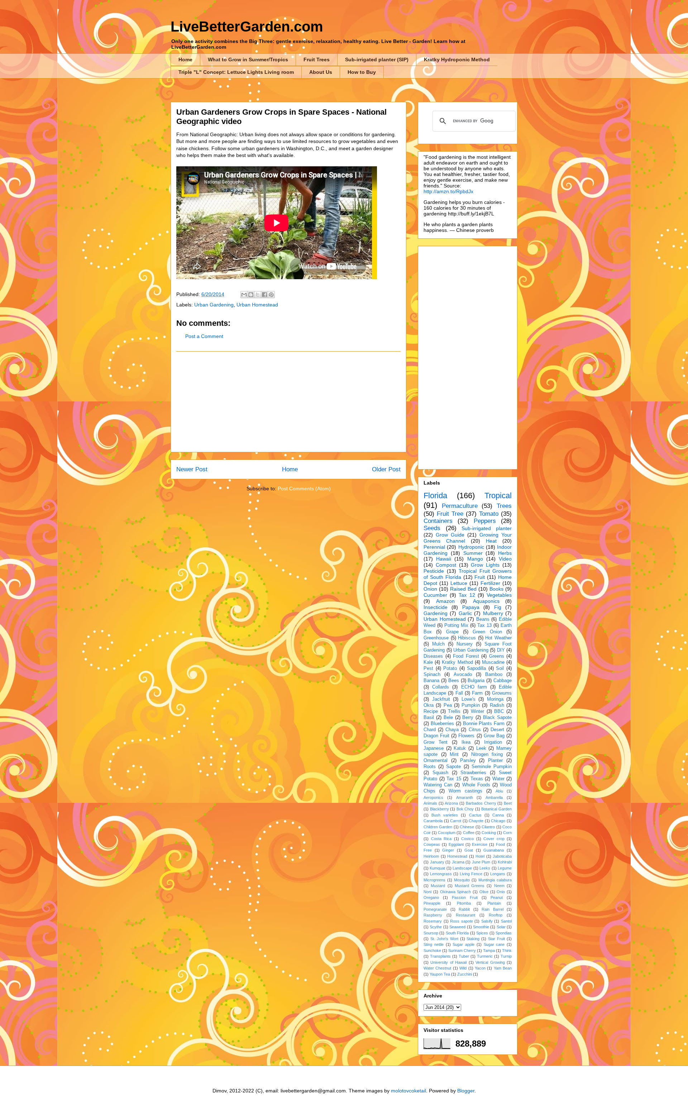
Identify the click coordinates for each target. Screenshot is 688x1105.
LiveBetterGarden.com (247, 26)
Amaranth (464, 797)
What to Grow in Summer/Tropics (248, 59)
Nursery (465, 644)
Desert (497, 729)
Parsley (468, 760)
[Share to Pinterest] (271, 294)
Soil (500, 668)
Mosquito (462, 880)
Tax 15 (453, 778)
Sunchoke (432, 950)
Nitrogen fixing (487, 754)
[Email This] (244, 294)
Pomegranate (435, 909)
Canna (498, 815)
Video (505, 559)
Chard (430, 729)
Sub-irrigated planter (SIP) (376, 59)
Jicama (458, 862)
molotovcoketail (408, 1091)
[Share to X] (257, 294)
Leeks (484, 868)
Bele (448, 717)
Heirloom (431, 856)
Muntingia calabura (495, 880)
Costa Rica (441, 839)
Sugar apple (463, 944)
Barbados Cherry (481, 803)
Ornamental (436, 760)
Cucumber (435, 595)
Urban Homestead (257, 305)
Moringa (495, 699)
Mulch (438, 644)
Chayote (476, 821)
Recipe (431, 711)
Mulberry (493, 613)
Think (507, 950)
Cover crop (494, 839)
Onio (501, 892)
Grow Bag (494, 735)
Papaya (470, 607)
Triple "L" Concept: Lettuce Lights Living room (236, 72)
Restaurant (465, 915)
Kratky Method (457, 662)
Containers (438, 521)
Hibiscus (467, 637)
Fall (459, 693)
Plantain (494, 903)
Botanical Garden (496, 809)
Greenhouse (436, 637)
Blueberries (442, 723)
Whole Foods (476, 784)
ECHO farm (474, 687)
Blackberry (439, 809)
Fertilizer (490, 583)
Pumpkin (471, 705)
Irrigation (493, 742)
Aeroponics (433, 797)
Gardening (436, 613)
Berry (467, 717)
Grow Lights (485, 565)
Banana (431, 680)
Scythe (436, 927)
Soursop (431, 933)
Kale (428, 662)
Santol (506, 921)
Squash (440, 772)
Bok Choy (465, 809)
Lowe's (469, 699)
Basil (429, 717)
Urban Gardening (214, 305)
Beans (482, 619)
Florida (435, 495)
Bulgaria (476, 680)
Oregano (431, 897)
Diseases (433, 656)
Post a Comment (204, 336)
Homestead (457, 856)
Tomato (488, 513)
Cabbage (502, 680)
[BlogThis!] (250, 294)
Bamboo (493, 674)
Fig (497, 607)
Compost (446, 565)
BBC (499, 711)
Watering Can (438, 784)
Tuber (464, 956)
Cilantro (488, 827)
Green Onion (487, 631)
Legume (505, 868)
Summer (473, 553)
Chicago (498, 821)
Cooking (489, 832)
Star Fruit (496, 939)
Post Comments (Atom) (304, 488)
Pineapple (432, 903)
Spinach (432, 674)
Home (185, 59)
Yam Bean (503, 968)
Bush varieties (444, 815)
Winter (477, 711)
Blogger (465, 1091)
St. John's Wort (444, 939)
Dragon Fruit (436, 735)
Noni (427, 892)
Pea (448, 705)
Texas (476, 778)
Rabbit (464, 909)
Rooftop (495, 915)
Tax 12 (467, 595)
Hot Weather (498, 637)
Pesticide (434, 571)
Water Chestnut (437, 968)
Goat (468, 850)
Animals (430, 803)
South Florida (457, 933)
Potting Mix (456, 625)
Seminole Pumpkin (492, 766)
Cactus (475, 815)
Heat (491, 541)
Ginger (448, 850)
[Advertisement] (288, 402)
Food (500, 844)
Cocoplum (446, 832)
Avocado (463, 674)
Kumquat (437, 868)
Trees (504, 506)
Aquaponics (486, 601)
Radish (497, 705)
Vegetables (499, 595)
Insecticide (436, 607)
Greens (496, 656)
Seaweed (457, 927)
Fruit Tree (450, 513)
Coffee (468, 832)
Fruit (479, 577)
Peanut (497, 897)
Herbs (505, 553)
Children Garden (438, 827)
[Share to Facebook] (264, 294)
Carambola (433, 821)
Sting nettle (434, 944)
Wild (463, 968)
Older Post (386, 469)
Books (496, 589)
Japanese (434, 748)
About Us (320, 72)
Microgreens (434, 880)
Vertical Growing (490, 962)
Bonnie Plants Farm (484, 723)
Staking (473, 939)
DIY (501, 650)
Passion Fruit (465, 897)
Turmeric (485, 956)
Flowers (466, 735)
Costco (467, 839)
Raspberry (433, 915)
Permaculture (460, 506)
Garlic (465, 613)
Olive (483, 892)
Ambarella (494, 797)
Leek (481, 748)
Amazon (445, 601)
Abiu (499, 791)
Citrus (475, 729)
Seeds (432, 528)
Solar (501, 927)
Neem (499, 885)
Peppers (485, 521)
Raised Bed (463, 589)
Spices (482, 933)
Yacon (480, 968)
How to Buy (362, 72)
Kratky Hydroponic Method (457, 59)
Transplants (440, 956)
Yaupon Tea (440, 974)
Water (498, 778)
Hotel (480, 856)
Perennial (434, 547)
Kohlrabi (505, 862)
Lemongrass (441, 874)
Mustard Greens (469, 885)
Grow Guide (450, 535)
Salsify (487, 921)
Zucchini (464, 974)
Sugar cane (494, 944)
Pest (428, 668)
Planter (495, 760)
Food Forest (466, 656)
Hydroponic (471, 547)
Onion (430, 589)
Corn (507, 832)
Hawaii (443, 559)
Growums (502, 693)
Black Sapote (497, 717)
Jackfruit (441, 699)
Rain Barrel (492, 909)
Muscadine (493, 662)
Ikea (466, 742)
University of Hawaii (448, 962)
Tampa (489, 950)
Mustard (438, 885)
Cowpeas (432, 844)
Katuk (460, 748)
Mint (454, 754)
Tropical (498, 495)
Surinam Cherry (462, 950)
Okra (429, 705)
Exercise (479, 844)
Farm (477, 693)
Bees (453, 680)
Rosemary (433, 921)
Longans (497, 874)
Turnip (506, 956)
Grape (452, 631)
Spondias (504, 933)
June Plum (481, 862)
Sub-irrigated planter (487, 528)
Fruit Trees (317, 59)
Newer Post (191, 469)
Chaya (452, 729)
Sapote (453, 766)
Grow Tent (436, 742)
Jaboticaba (502, 856)
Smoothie (481, 927)
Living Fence (471, 874)
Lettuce (458, 583)
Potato (450, 668)
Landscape (462, 868)
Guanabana (493, 850)
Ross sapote (461, 921)
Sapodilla (476, 668)
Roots (430, 766)
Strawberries (473, 772)
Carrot (455, 821)
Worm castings (465, 791)
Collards (440, 687)
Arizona (451, 803)
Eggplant (456, 844)
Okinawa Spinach (455, 892)
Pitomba (464, 903)
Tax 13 (484, 625)
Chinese (467, 827)
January (437, 862)
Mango (475, 559)
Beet (508, 803)
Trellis (454, 711)
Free (428, 850)
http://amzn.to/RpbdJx (448, 191)
